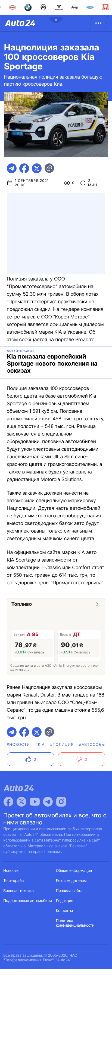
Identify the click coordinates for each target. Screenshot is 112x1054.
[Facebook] (8, 802)
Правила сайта (69, 890)
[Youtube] (35, 802)
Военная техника (19, 890)
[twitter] (37, 168)
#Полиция (61, 744)
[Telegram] (48, 802)
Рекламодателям (71, 880)
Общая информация (74, 870)
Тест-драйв (14, 880)
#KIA (40, 744)
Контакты (64, 910)
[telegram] (12, 168)
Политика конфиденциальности (75, 923)
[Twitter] (21, 802)
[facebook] (24, 168)
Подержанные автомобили (28, 900)
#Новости (18, 744)
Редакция (64, 900)
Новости (11, 870)
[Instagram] (61, 802)
